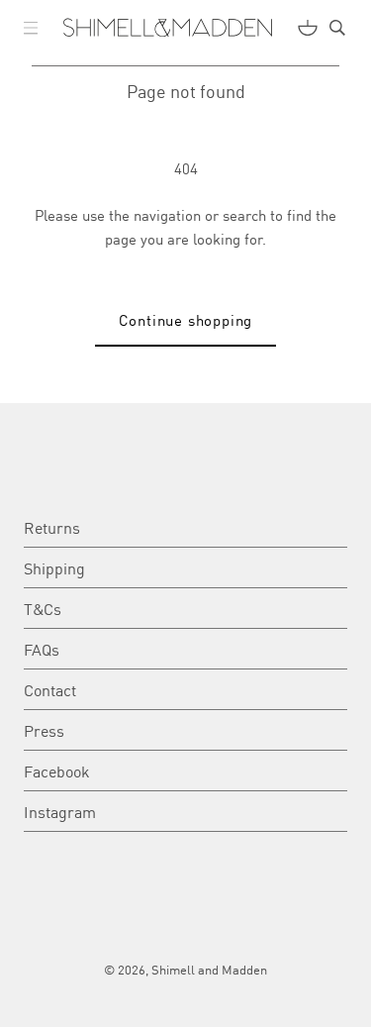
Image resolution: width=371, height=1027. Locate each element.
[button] (31, 28)
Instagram (60, 811)
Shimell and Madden (209, 969)
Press (44, 730)
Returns (52, 527)
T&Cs (42, 608)
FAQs (41, 649)
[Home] (167, 28)
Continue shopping (186, 319)
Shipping (54, 567)
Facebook (57, 770)
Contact (50, 689)
